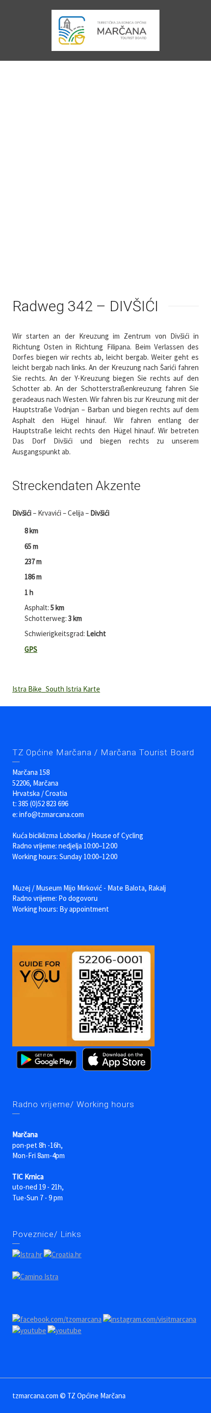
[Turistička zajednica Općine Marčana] (105, 29)
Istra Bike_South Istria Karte (56, 689)
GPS (31, 649)
